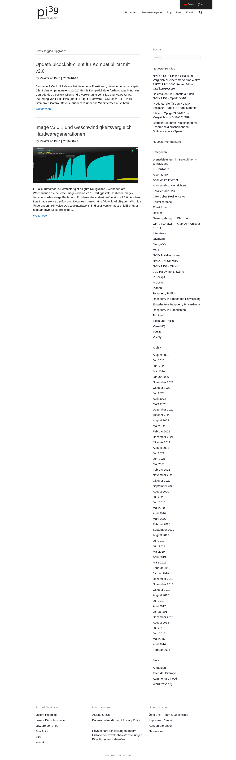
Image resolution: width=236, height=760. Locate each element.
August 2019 (161, 535)
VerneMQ (159, 326)
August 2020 (161, 491)
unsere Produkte (46, 714)
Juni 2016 (159, 633)
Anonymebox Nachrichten (169, 185)
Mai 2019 (159, 551)
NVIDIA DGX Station (166, 266)
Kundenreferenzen (161, 725)
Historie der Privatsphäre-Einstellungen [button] (117, 735)
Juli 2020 (158, 497)
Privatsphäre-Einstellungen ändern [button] (114, 730)
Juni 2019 (159, 546)
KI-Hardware (161, 169)
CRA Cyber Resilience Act (169, 196)
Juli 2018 (158, 600)
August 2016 (161, 622)
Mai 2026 (159, 371)
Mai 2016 (159, 639)
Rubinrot (158, 315)
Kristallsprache (162, 202)
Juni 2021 (159, 458)
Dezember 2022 (163, 409)
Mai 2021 (159, 464)
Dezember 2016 (163, 617)
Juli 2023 (158, 393)
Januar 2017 (161, 611)
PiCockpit (159, 277)
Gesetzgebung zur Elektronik (171, 218)
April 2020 (159, 513)
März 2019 (159, 562)
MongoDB (159, 244)
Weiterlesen (43, 109)
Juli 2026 (158, 360)
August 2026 (161, 355)
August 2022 (161, 420)
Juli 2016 (158, 628)
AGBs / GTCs (101, 714)
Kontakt (190, 12)
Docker (157, 212)
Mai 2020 (159, 507)
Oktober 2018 (161, 589)
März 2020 (159, 518)
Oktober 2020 (161, 480)
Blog (169, 12)
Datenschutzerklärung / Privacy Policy (116, 720)
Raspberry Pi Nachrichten (169, 310)
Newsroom (156, 731)
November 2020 (163, 475)
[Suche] (199, 12)
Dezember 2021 (163, 437)
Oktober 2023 (161, 387)
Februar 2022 (161, 431)
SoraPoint (41, 731)
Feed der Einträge (164, 673)
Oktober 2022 (161, 415)
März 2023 (159, 404)
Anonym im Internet (165, 180)
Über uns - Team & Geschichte (168, 714)
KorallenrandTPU (164, 191)
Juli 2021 (158, 453)
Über (178, 12)
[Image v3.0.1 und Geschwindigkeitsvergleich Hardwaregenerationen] (85, 164)
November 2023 (163, 382)
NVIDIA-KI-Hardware (166, 255)
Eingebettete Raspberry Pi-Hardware (176, 304)
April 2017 (159, 606)
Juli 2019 (158, 540)
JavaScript (159, 238)
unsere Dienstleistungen (50, 720)
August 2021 (161, 447)
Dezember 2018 (163, 578)
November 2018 (163, 584)
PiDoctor (158, 282)
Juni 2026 (159, 366)
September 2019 (163, 529)
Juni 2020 (159, 502)
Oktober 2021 (161, 442)
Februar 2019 (161, 568)
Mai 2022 (159, 426)
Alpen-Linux (160, 174)
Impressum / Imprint (161, 720)
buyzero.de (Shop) (47, 725)
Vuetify (157, 337)
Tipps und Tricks (163, 320)
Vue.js (157, 331)
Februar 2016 (161, 649)
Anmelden (159, 667)
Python (157, 288)
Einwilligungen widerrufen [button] (108, 739)
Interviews (159, 233)
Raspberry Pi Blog (164, 293)
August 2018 (161, 595)
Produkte (130, 12)
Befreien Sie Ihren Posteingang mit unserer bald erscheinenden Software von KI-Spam (175, 127)
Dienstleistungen (150, 12)
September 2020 (163, 486)
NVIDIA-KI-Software (166, 260)
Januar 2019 (161, 573)
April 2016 (159, 644)
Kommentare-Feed (165, 678)
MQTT (157, 249)
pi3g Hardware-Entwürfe (168, 271)
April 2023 (159, 398)
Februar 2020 (161, 524)
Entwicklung (160, 207)
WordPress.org (162, 684)
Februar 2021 (161, 469)
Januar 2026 (161, 376)
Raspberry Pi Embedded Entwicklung (177, 298)
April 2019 (159, 557)
